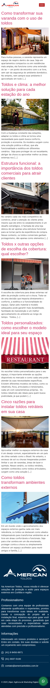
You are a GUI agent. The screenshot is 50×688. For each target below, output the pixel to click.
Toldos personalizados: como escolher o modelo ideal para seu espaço (23, 328)
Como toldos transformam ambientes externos (23, 482)
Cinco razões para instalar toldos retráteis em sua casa (22, 406)
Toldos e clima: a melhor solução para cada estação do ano (23, 89)
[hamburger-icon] (42, 5)
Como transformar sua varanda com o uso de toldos (22, 18)
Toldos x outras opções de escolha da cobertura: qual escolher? (24, 249)
